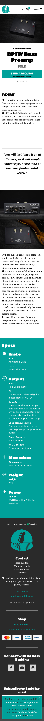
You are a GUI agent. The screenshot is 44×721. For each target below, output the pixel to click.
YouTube (32, 712)
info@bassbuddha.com (22, 595)
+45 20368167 (22, 590)
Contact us (11, 702)
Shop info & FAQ (22, 624)
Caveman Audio (22, 48)
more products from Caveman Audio (24, 704)
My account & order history (22, 629)
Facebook (22, 712)
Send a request (22, 74)
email (30, 715)
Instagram (16, 715)
